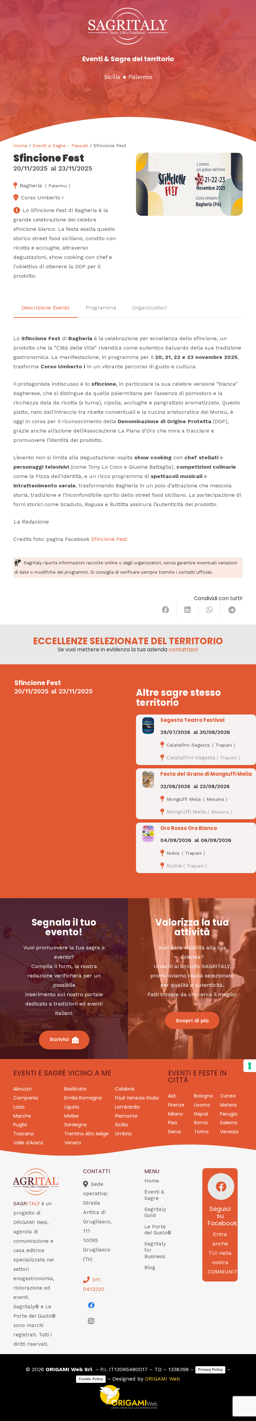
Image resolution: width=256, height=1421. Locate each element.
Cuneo (228, 1096)
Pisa (172, 1122)
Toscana (23, 1133)
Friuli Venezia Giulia (137, 1098)
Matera (228, 1105)
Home (20, 145)
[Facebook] (91, 1305)
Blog (149, 1267)
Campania (25, 1098)
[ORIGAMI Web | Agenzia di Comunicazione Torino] (128, 1397)
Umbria (123, 1133)
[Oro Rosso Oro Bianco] (148, 833)
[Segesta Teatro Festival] (148, 725)
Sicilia (112, 77)
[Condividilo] (166, 609)
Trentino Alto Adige (86, 1133)
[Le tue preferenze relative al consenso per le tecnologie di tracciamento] (249, 1065)
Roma (201, 1122)
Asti (172, 1096)
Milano (175, 1114)
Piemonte (126, 1116)
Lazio (19, 1107)
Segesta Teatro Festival (192, 720)
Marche (22, 1116)
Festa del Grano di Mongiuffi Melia (206, 773)
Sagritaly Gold (155, 1212)
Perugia (228, 1114)
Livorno (202, 1105)
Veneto (72, 1142)
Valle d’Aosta (28, 1142)
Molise (71, 1116)
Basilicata (75, 1088)
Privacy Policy (210, 1369)
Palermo (140, 77)
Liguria (71, 1107)
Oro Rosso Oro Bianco (188, 828)
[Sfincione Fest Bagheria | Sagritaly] (189, 184)
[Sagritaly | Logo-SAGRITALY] (127, 26)
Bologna (203, 1096)
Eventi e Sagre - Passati (60, 145)
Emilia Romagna (83, 1098)
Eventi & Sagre (154, 1195)
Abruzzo (22, 1088)
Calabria (124, 1088)
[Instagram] (91, 1321)
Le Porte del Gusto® (157, 1230)
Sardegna (75, 1124)
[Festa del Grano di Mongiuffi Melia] (148, 779)
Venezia (229, 1131)
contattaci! (183, 649)
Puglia (20, 1124)
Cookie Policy (91, 1379)
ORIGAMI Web (162, 1379)
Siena (174, 1131)
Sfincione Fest (109, 539)
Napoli (201, 1114)
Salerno (228, 1122)
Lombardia (127, 1107)
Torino (201, 1131)
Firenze (176, 1105)
